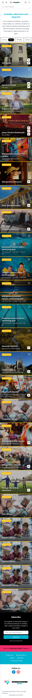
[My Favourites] (25, 2)
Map (5, 40)
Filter (20, 40)
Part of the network (16, 648)
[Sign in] (6, 2)
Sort (28, 40)
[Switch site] (21, 2)
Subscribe (16, 637)
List (12, 40)
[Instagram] (18, 672)
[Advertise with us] (29, 2)
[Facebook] (13, 672)
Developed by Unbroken (16, 695)
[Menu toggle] (3, 2)
